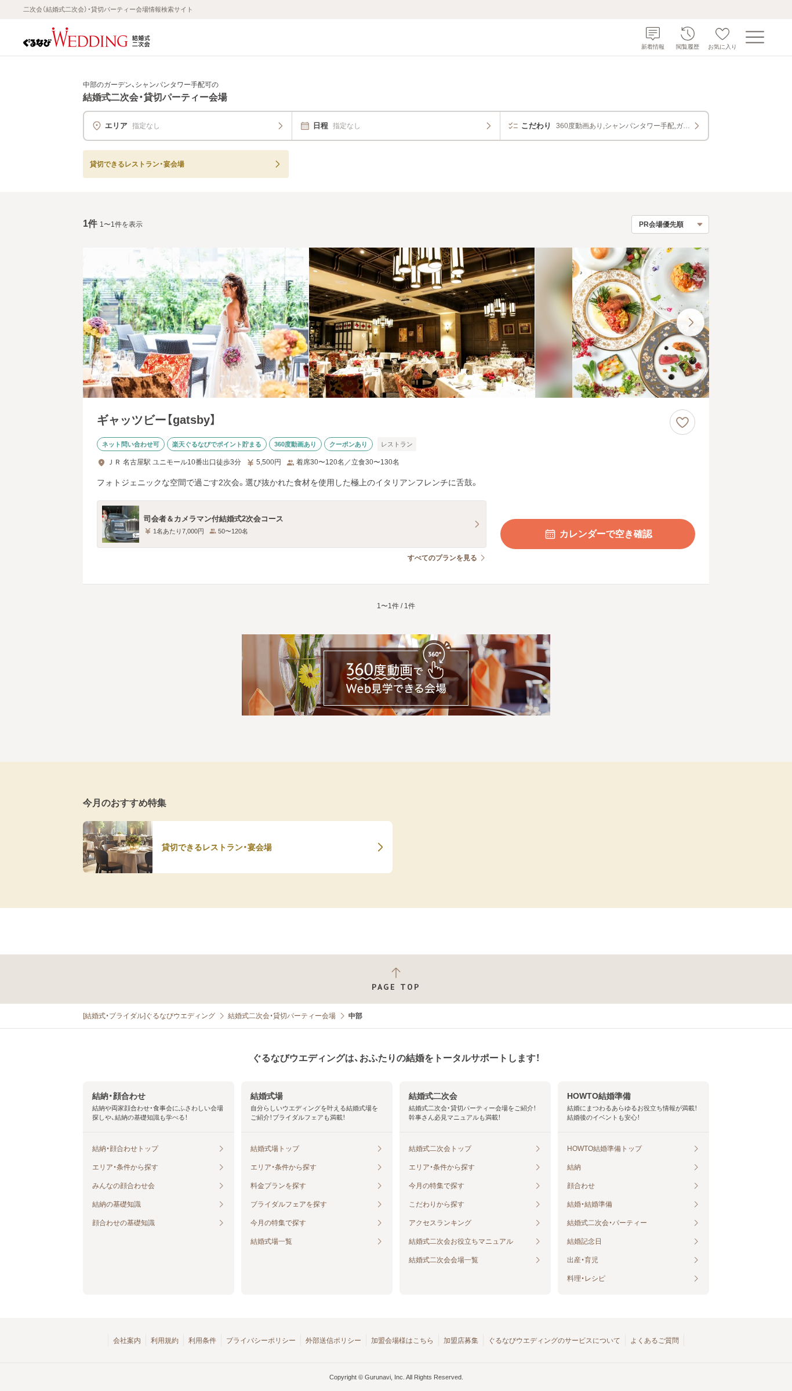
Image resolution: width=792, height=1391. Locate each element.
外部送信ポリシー (333, 1340)
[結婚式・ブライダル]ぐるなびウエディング (149, 1016)
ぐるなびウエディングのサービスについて (554, 1340)
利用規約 (165, 1340)
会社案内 (127, 1340)
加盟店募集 (461, 1340)
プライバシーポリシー (261, 1340)
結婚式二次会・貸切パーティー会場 (282, 1016)
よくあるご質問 (654, 1340)
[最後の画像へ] (690, 322)
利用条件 (202, 1340)
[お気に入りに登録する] (682, 422)
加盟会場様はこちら (402, 1340)
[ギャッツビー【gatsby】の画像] (396, 323)
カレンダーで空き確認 (606, 534)
